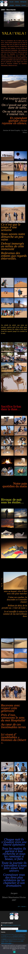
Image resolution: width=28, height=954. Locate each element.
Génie (10, 936)
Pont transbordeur (14, 939)
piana (4, 939)
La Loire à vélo (9, 937)
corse (4, 936)
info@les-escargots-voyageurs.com (11, 925)
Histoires (17, 5)
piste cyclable (8, 939)
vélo (22, 941)
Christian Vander (8, 934)
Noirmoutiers (17, 937)
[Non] (26, 949)
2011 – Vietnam (22, 906)
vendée (19, 941)
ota (20, 937)
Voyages (12, 5)
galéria (8, 936)
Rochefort (23, 939)
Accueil (11, 2)
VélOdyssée (23, 2)
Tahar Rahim (9, 941)
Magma (14, 937)
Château (12, 934)
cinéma (15, 934)
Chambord (3, 934)
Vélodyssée (6, 943)
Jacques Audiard (18, 936)
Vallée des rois (15, 941)
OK (14, 952)
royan (3, 941)
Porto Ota (19, 939)
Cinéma (17, 2)
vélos (13, 943)
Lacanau (5, 937)
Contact (24, 5)
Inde (12, 936)
